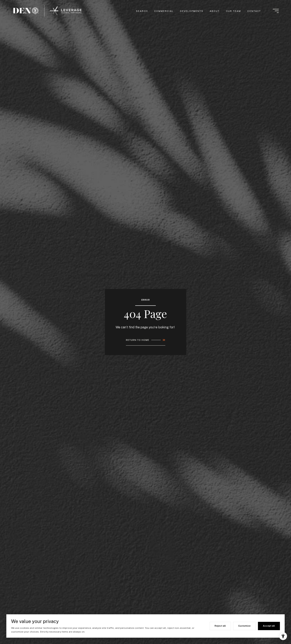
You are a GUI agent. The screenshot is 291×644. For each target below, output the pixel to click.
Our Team (233, 11)
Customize (244, 625)
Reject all (220, 625)
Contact (254, 11)
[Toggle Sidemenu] (276, 11)
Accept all (269, 625)
